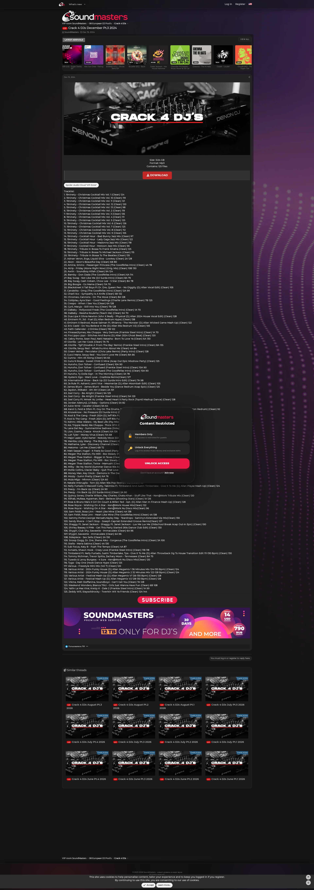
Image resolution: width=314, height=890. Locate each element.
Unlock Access (157, 463)
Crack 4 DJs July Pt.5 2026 (225, 704)
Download (158, 175)
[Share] (249, 77)
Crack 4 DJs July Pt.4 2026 (86, 741)
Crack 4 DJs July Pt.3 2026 (132, 741)
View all (244, 39)
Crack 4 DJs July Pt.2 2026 (179, 741)
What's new (75, 4)
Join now (169, 473)
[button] (85, 4)
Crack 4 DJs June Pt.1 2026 (226, 779)
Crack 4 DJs (102, 678)
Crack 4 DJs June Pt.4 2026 (87, 779)
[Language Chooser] (250, 4)
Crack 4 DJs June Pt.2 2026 (180, 779)
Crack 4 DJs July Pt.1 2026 (225, 741)
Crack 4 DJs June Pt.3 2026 (133, 779)
